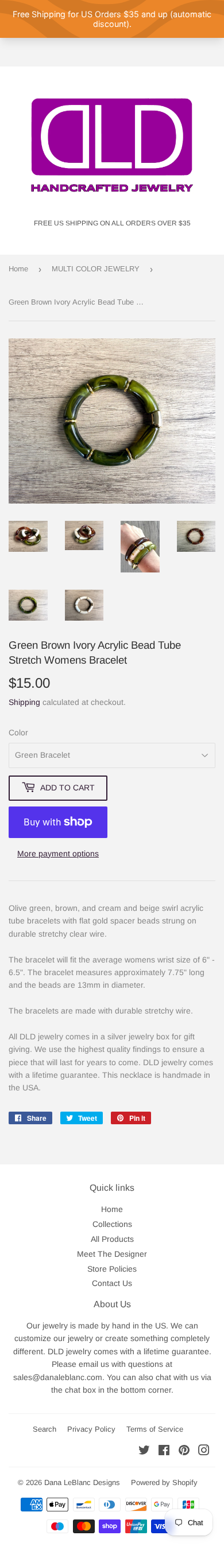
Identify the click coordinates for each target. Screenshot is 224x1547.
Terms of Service (154, 1429)
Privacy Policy (91, 1429)
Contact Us (112, 1283)
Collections (112, 1224)
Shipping (24, 702)
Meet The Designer (112, 1253)
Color (18, 732)
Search (44, 1429)
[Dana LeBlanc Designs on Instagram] (204, 1451)
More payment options (58, 853)
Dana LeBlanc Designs (82, 1482)
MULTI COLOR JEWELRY (96, 268)
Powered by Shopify (164, 1482)
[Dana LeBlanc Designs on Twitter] (144, 1451)
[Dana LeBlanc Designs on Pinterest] (184, 1451)
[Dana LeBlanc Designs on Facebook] (164, 1451)
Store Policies (112, 1268)
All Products (112, 1239)
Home (18, 268)
